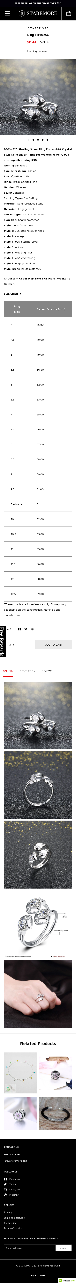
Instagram (14, 1189)
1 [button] (28, 140)
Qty (11, 644)
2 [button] (33, 140)
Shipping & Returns (14, 1217)
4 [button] (42, 140)
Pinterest (14, 1194)
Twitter (13, 1184)
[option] (38, 97)
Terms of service (13, 1228)
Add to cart (53, 644)
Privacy (8, 1212)
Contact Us (10, 1222)
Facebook (14, 1179)
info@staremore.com (15, 1160)
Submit (63, 1248)
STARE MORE (26, 1265)
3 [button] (38, 140)
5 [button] (47, 140)
